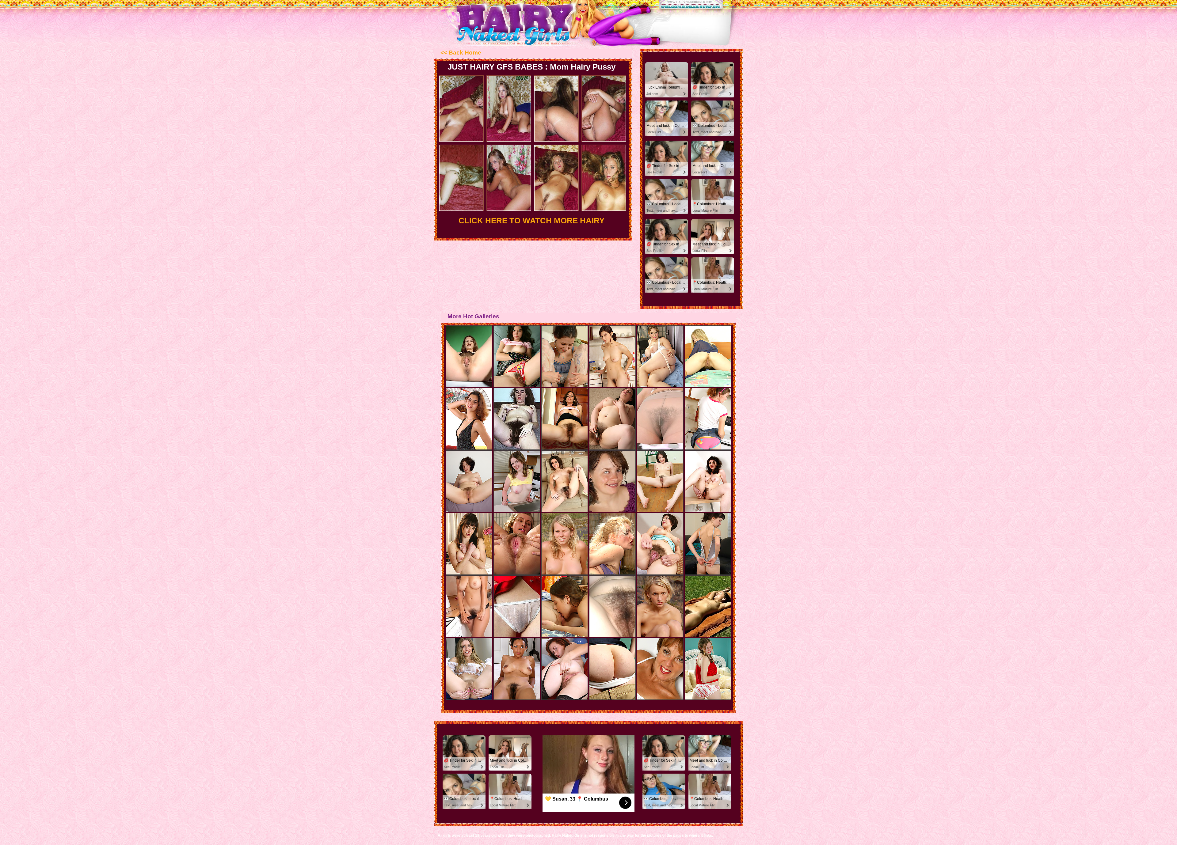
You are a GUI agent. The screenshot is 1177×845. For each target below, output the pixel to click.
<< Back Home (460, 52)
